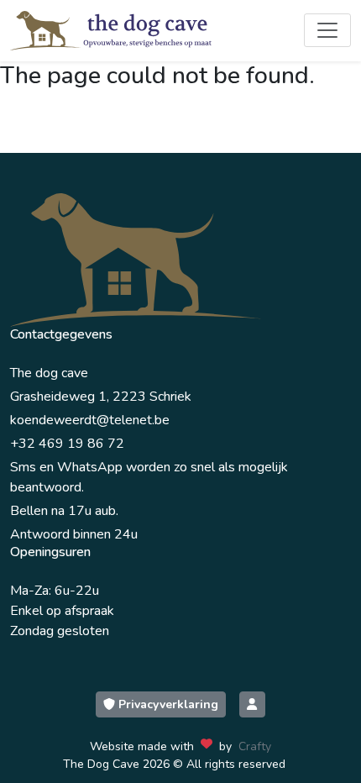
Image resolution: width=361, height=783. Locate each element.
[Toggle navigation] (327, 30)
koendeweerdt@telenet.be (90, 420)
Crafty (254, 746)
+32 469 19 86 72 (67, 443)
